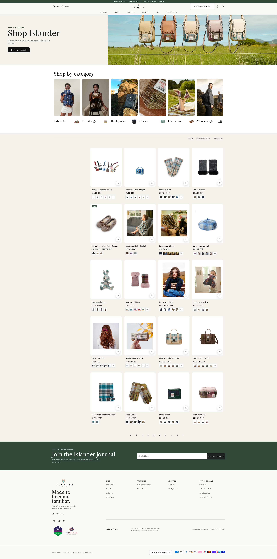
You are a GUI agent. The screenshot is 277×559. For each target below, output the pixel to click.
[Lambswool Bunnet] (207, 223)
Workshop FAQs (204, 493)
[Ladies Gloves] (173, 167)
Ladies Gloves (165, 189)
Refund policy (67, 552)
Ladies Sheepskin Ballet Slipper (105, 246)
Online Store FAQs (205, 489)
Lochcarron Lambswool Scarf (104, 414)
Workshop (103, 12)
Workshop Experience (144, 485)
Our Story (145, 12)
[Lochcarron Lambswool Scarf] (106, 392)
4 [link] (154, 435)
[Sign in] (217, 6)
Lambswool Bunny (99, 302)
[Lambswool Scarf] (173, 279)
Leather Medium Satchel (169, 358)
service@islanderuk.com (200, 530)
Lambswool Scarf (166, 302)
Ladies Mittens (199, 189)
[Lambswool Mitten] (140, 279)
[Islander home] (138, 6)
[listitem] (93, 197)
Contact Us (202, 485)
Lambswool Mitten (132, 302)
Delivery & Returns (205, 497)
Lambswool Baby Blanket (135, 246)
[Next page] (183, 435)
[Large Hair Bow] (106, 335)
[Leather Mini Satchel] (207, 335)
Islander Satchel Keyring (102, 189)
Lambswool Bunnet (201, 246)
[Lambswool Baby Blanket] (140, 223)
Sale (158, 12)
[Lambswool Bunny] (106, 279)
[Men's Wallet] (173, 392)
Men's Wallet (164, 414)
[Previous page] (130, 435)
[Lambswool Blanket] (173, 223)
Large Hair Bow (98, 358)
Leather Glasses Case (134, 358)
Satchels (108, 489)
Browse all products (19, 50)
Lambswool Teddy (200, 302)
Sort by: (191, 138)
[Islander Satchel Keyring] (106, 167)
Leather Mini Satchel (201, 358)
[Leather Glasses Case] (140, 335)
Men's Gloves (130, 414)
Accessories (110, 497)
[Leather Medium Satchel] (173, 335)
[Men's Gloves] (140, 392)
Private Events (141, 489)
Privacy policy (77, 552)
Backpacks (109, 493)
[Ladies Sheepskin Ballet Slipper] (106, 223)
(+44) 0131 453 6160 (218, 530)
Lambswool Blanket (167, 246)
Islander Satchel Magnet (135, 189)
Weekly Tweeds (172, 12)
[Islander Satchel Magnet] (140, 167)
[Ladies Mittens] (207, 167)
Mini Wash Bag (199, 414)
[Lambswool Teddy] (207, 279)
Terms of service (88, 552)
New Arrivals (110, 485)
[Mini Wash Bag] (207, 392)
